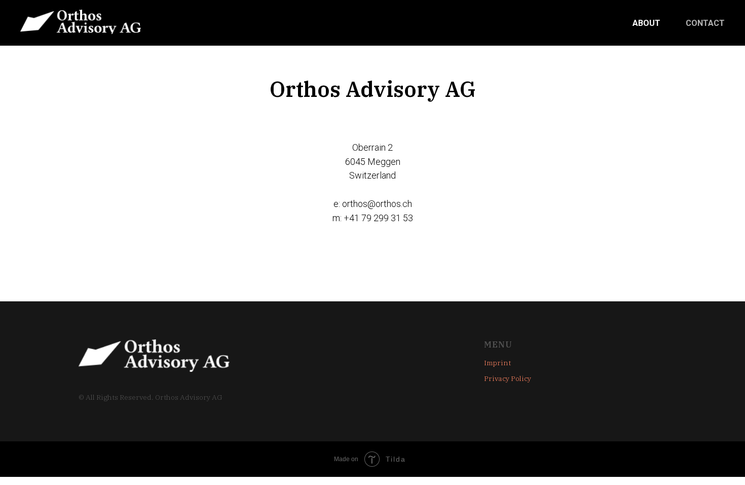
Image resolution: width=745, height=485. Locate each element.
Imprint (497, 362)
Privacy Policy (507, 378)
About (646, 23)
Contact (705, 23)
